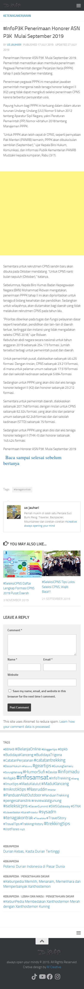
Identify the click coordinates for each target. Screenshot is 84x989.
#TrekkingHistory (31, 824)
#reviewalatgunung (46, 801)
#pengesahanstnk (17, 800)
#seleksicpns (15, 805)
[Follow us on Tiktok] (34, 977)
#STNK (76, 806)
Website (13, 675)
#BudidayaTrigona (48, 755)
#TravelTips (11, 824)
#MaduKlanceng (55, 783)
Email (48, 659)
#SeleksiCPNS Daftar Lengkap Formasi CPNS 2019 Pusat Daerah (18, 588)
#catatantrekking (49, 760)
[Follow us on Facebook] (50, 977)
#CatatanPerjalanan (18, 760)
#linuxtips (11, 784)
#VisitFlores (11, 829)
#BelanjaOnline (28, 749)
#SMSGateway (59, 806)
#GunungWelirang (12, 772)
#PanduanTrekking (55, 795)
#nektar (52, 789)
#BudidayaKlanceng (18, 755)
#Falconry (27, 766)
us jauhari (14, 44)
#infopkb (9, 778)
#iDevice (51, 772)
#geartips (42, 765)
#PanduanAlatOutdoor (22, 795)
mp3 (22, 829)
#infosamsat (32, 777)
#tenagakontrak (22, 489)
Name (12, 659)
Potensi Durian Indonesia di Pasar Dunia (34, 866)
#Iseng (75, 778)
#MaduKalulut (30, 784)
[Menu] (78, 5)
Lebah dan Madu (32, 896)
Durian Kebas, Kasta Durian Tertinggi (31, 851)
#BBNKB (8, 749)
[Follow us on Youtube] (42, 977)
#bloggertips (49, 749)
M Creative (54, 967)
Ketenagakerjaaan (17, 16)
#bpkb (63, 749)
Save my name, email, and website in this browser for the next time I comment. (37, 693)
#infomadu (68, 772)
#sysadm (47, 811)
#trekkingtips (57, 823)
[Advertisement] (42, 213)
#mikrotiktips (14, 789)
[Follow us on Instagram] (57, 977)
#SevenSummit (38, 806)
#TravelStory (56, 818)
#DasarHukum (12, 766)
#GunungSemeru (62, 766)
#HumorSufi (34, 771)
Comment (15, 630)
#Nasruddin (37, 789)
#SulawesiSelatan (11, 812)
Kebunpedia (11, 846)
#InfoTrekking (60, 778)
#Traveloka (40, 818)
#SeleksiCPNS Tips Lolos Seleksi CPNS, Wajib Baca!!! (58, 587)
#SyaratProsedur (29, 812)
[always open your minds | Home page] (15, 5)
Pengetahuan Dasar (35, 876)
